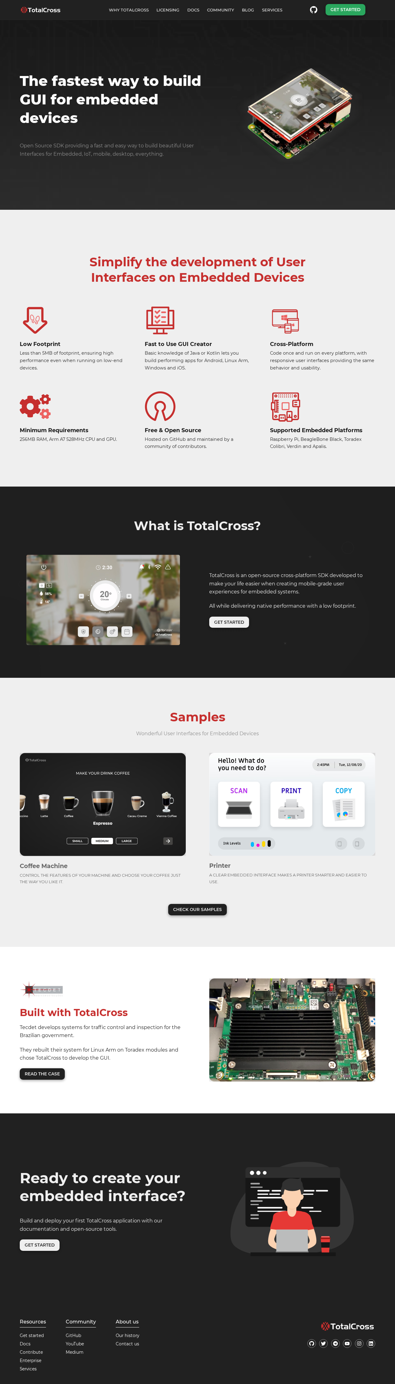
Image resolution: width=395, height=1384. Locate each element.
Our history (127, 1335)
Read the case (42, 1073)
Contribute (31, 1352)
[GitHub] (311, 1343)
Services (272, 9)
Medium (74, 1352)
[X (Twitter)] (323, 1343)
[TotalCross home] (40, 10)
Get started (345, 9)
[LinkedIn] (371, 1343)
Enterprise (30, 1360)
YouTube (75, 1343)
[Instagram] (359, 1343)
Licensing (167, 9)
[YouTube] (347, 1343)
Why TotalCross (129, 9)
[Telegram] (335, 1343)
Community (220, 9)
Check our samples (197, 909)
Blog (248, 9)
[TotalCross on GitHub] (314, 10)
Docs (193, 9)
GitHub (73, 1335)
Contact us (127, 1343)
